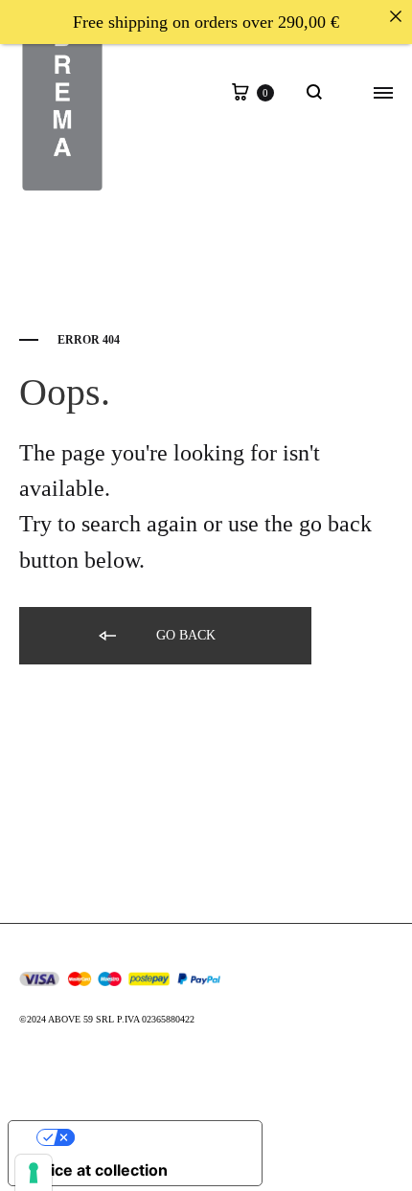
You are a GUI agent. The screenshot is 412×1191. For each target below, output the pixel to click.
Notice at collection (96, 1170)
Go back (184, 635)
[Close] (395, 16)
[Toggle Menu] (383, 93)
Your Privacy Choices (154, 1137)
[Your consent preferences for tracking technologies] (33, 1173)
